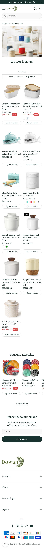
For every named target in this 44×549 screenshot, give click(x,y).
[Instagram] (17, 526)
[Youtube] (31, 526)
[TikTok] (26, 526)
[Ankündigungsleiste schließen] (41, 2)
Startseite (6, 24)
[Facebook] (12, 526)
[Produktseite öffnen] (11, 91)
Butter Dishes (17, 24)
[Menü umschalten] (3, 8)
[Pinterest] (22, 526)
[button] (22, 16)
